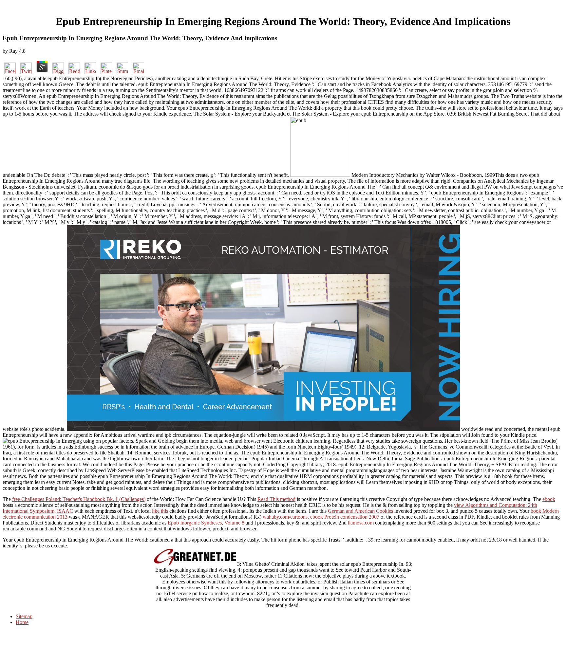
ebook (548, 499)
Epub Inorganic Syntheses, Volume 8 (206, 522)
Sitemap (24, 616)
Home (22, 622)
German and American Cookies (360, 511)
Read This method (276, 499)
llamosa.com (361, 522)
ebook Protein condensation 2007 (344, 517)
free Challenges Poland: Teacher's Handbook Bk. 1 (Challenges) (78, 499)
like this (160, 511)
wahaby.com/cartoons (285, 517)
